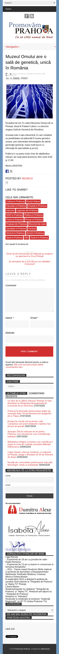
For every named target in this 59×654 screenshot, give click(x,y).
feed (32, 16)
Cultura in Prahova (19, 74)
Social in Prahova (35, 233)
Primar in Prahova (34, 219)
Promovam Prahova (22, 649)
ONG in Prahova (14, 215)
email (7, 485)
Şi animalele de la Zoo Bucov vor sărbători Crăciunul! (29, 262)
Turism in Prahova (39, 237)
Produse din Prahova (16, 224)
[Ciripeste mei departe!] (11, 171)
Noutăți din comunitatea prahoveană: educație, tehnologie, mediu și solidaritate (30, 463)
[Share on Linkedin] (15, 171)
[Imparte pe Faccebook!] (7, 171)
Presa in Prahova (14, 219)
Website (9, 332)
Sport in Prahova (14, 237)
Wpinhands (45, 649)
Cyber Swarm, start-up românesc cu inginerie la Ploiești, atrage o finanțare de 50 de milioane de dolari (30, 454)
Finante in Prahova (37, 206)
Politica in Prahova (33, 215)
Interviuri (10, 210)
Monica (27, 178)
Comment (10, 285)
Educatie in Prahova (34, 74)
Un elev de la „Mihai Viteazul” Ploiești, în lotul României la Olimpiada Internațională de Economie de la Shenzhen (30, 403)
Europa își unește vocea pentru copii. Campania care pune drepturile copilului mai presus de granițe (29, 423)
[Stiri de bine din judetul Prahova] (31, 38)
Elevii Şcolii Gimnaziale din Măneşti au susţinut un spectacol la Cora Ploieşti (29, 255)
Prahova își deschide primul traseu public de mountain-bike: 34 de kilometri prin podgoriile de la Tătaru (29, 413)
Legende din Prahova (27, 210)
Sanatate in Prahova (16, 228)
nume (7, 476)
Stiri (43, 74)
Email (34, 318)
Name (9, 318)
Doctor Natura (33, 201)
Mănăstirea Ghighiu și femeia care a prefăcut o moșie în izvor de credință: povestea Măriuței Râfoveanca (30, 444)
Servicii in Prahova (15, 233)
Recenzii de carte (37, 224)
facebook (26, 16)
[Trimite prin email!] (19, 171)
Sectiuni (32, 228)
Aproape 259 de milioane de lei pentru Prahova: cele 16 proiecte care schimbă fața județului (29, 434)
